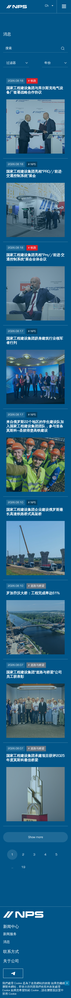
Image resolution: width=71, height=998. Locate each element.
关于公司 (11, 961)
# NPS (32, 164)
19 (23, 867)
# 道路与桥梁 (36, 586)
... (12, 867)
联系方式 (11, 952)
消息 (6, 942)
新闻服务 (10, 934)
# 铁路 (32, 80)
